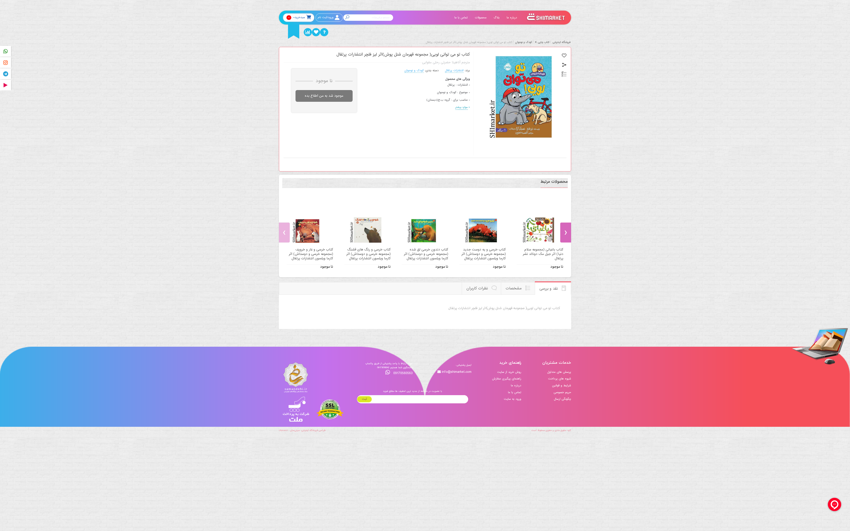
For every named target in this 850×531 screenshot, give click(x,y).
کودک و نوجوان (414, 70)
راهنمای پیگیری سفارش (506, 379)
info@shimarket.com (456, 372)
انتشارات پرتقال (454, 70)
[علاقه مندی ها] (316, 32)
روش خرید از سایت (509, 372)
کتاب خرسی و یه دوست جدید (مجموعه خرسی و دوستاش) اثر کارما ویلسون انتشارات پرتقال (484, 254)
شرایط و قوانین (561, 385)
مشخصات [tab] (514, 288)
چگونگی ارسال (562, 399)
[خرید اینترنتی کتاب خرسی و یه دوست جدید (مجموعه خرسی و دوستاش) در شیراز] (482, 220)
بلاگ (497, 17)
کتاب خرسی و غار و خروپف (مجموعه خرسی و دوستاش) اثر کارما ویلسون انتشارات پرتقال (311, 254)
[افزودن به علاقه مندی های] (564, 56)
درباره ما (512, 17)
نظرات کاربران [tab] (477, 288)
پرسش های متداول (559, 372)
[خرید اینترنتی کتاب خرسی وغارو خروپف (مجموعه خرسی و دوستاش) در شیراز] (310, 220)
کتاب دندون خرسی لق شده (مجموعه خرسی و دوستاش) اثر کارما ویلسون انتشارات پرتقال (426, 254)
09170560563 (402, 373)
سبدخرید (296, 17)
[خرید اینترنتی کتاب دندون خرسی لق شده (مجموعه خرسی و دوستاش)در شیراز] (425, 220)
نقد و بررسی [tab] (549, 289)
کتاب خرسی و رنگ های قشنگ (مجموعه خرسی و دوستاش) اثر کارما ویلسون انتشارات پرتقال (368, 254)
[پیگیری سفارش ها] (308, 32)
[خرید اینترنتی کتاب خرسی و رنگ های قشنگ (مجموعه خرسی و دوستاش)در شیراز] (367, 220)
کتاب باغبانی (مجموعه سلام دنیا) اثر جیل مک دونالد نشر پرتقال (543, 254)
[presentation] (284, 232)
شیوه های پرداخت (559, 379)
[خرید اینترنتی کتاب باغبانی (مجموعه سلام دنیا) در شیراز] (540, 220)
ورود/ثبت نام (326, 17)
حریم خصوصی (562, 392)
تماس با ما (461, 17)
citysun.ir (283, 430)
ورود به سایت (512, 399)
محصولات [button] (481, 17)
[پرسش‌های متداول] (324, 32)
